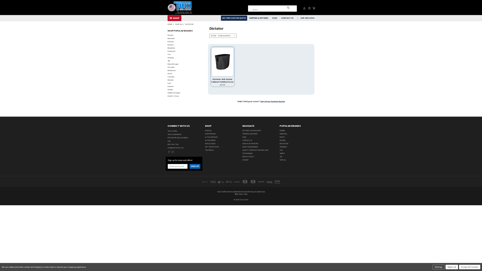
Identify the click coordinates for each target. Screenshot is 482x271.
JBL (169, 61)
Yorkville (171, 77)
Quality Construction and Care (255, 150)
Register (254, 144)
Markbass (172, 70)
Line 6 (170, 73)
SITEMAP (245, 160)
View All (283, 160)
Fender (170, 35)
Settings (438, 267)
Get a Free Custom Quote (272, 101)
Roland (170, 45)
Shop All (208, 130)
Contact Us (287, 18)
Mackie (170, 80)
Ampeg (171, 57)
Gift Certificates (212, 147)
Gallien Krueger (174, 93)
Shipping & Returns (258, 18)
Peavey (171, 41)
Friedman (171, 51)
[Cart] (314, 8)
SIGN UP (195, 166)
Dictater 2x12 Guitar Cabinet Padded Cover (222, 80)
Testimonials (247, 153)
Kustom (171, 86)
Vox (169, 54)
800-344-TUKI (173, 144)
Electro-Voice (173, 96)
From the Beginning (250, 147)
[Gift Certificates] (309, 8)
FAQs (274, 18)
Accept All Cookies (469, 267)
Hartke (170, 89)
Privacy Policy (248, 157)
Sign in (245, 144)
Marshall (171, 38)
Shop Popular (210, 134)
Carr (169, 83)
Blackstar (171, 48)
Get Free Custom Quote (234, 18)
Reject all (452, 267)
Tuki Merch (209, 150)
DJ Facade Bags (211, 137)
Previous (475, 263)
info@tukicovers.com (176, 148)
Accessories (210, 140)
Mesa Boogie (173, 64)
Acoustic (171, 67)
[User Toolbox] (304, 8)
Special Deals (210, 144)
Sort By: (214, 36)
